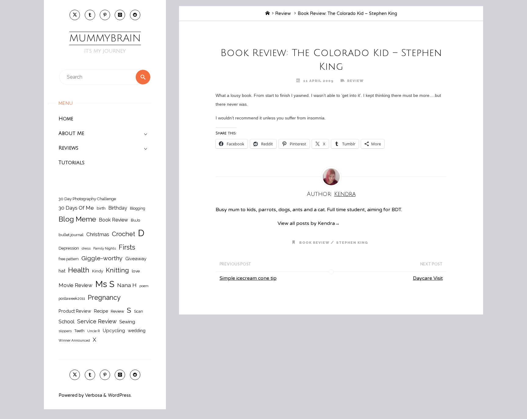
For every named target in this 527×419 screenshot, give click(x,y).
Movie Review (75, 285)
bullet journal (71, 234)
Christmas (97, 234)
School (66, 321)
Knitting (117, 270)
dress (86, 248)
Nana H (127, 285)
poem (144, 286)
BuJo (135, 220)
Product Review (75, 311)
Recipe (101, 311)
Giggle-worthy (102, 258)
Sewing (127, 322)
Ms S (104, 284)
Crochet (123, 234)
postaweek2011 (72, 298)
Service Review (97, 321)
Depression (69, 248)
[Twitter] (75, 15)
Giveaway (135, 258)
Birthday (117, 208)
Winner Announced (74, 340)
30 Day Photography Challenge (87, 199)
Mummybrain (105, 38)
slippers (65, 331)
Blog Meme (77, 219)
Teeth (79, 330)
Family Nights (104, 248)
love (136, 270)
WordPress (119, 395)
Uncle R (93, 331)
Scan (138, 311)
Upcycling (114, 330)
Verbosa (93, 395)
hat (62, 270)
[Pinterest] (105, 15)
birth (101, 208)
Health (78, 270)
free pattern (69, 259)
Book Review (113, 220)
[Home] (267, 13)
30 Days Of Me (76, 208)
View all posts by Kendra (309, 223)
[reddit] (135, 15)
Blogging (137, 208)
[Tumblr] (90, 15)
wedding (136, 330)
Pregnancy (104, 297)
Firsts (127, 247)
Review (117, 311)
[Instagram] (120, 15)
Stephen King (352, 242)
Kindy (97, 270)
